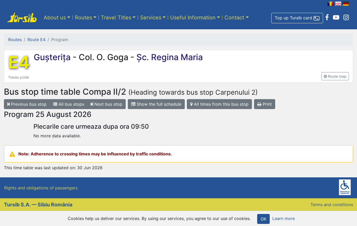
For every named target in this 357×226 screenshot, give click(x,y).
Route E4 (36, 39)
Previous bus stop (28, 104)
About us (55, 17)
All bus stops (70, 104)
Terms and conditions (331, 204)
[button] (297, 18)
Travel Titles (116, 17)
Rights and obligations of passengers (41, 187)
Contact (234, 17)
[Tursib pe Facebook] (327, 17)
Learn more (283, 218)
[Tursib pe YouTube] (336, 17)
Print (266, 104)
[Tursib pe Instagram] (346, 17)
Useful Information (193, 17)
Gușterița (53, 57)
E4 (19, 62)
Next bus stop (107, 104)
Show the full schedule (158, 104)
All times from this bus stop (221, 104)
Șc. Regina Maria (168, 57)
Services (150, 17)
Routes (83, 17)
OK (263, 219)
